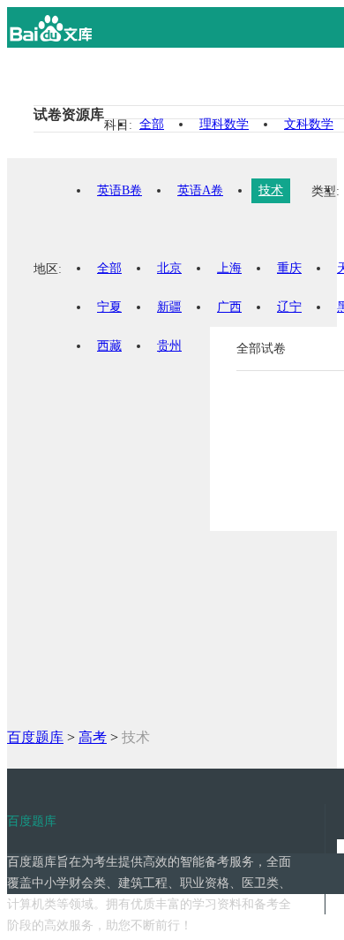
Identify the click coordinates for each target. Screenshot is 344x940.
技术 (270, 190)
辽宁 (289, 307)
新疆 (169, 307)
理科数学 (224, 124)
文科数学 (308, 124)
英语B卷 (119, 190)
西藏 (109, 345)
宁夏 (109, 307)
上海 (229, 268)
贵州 (169, 345)
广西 (229, 307)
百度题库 (35, 737)
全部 (151, 124)
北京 (169, 268)
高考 (93, 737)
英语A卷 (200, 190)
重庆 (289, 268)
